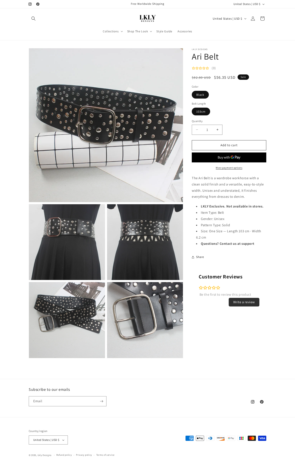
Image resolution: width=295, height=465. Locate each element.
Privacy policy (84, 454)
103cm (201, 111)
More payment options (229, 167)
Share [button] (200, 257)
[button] (33, 18)
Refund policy (64, 454)
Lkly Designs (45, 455)
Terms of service (105, 454)
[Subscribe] (101, 401)
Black (200, 95)
